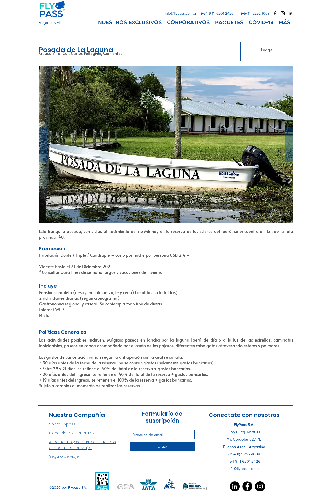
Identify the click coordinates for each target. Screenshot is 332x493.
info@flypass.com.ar (180, 13)
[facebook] (275, 13)
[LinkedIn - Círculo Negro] (235, 486)
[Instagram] (260, 486)
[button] (166, 144)
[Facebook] (247, 486)
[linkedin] (290, 13)
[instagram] (282, 13)
